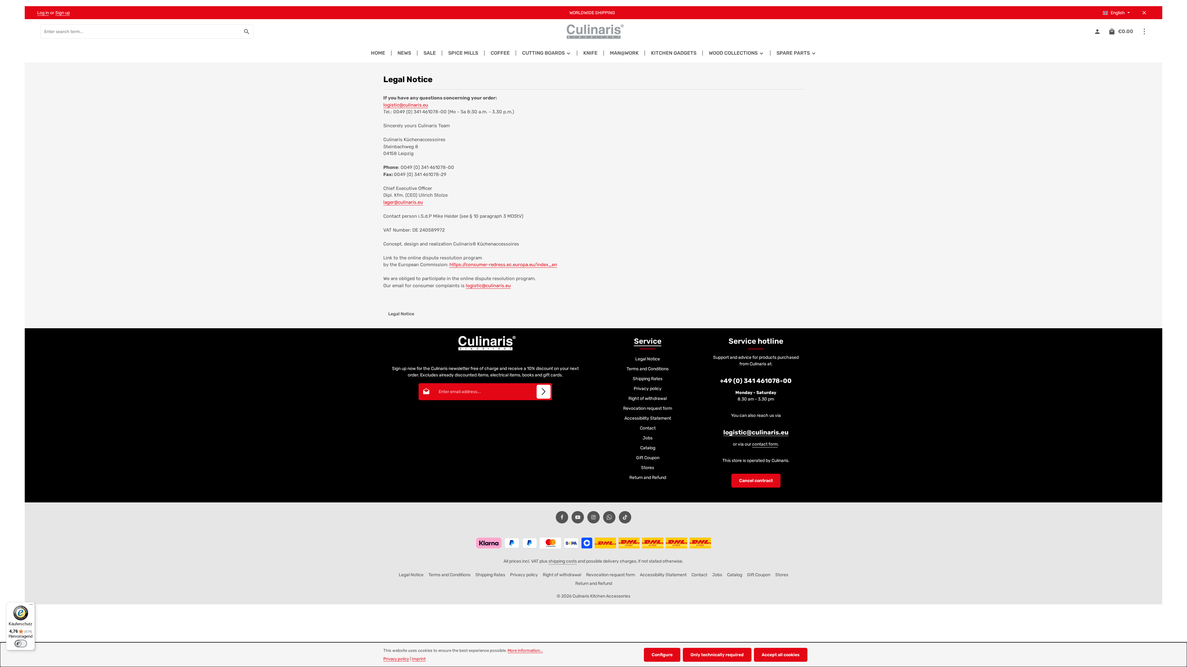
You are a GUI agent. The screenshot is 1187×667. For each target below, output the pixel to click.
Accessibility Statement (647, 418)
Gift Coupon (647, 457)
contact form (765, 444)
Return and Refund (647, 477)
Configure (662, 654)
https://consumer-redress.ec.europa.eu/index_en (503, 264)
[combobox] (140, 31)
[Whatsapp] (609, 517)
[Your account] (1097, 32)
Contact (648, 428)
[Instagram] (593, 517)
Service (648, 341)
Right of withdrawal (647, 398)
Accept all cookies (781, 654)
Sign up (62, 12)
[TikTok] (625, 517)
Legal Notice (647, 359)
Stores (647, 467)
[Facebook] (562, 517)
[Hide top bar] (1144, 12)
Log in (43, 12)
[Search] (246, 31)
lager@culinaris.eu (403, 202)
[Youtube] (578, 517)
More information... (525, 650)
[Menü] (31, 606)
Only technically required (717, 654)
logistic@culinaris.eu (405, 105)
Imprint (419, 659)
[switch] (21, 643)
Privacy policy (648, 388)
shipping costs (562, 561)
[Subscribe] (544, 392)
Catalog (647, 448)
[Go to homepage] (593, 31)
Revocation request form (647, 408)
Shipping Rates (647, 378)
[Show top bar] (1144, 32)
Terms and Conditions (648, 368)
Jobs (648, 438)
